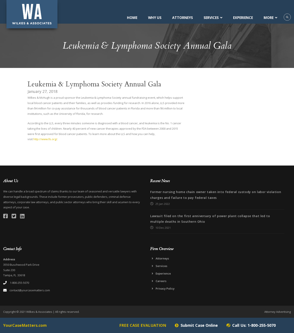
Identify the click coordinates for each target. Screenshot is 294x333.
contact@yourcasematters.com (29, 290)
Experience (243, 17)
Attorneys (182, 17)
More (269, 17)
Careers (161, 281)
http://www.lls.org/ (45, 139)
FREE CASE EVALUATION (142, 325)
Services (211, 17)
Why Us (154, 17)
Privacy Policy (165, 288)
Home (132, 17)
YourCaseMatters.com (25, 325)
